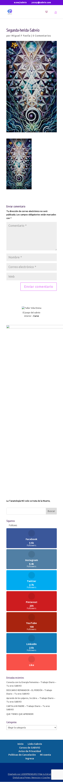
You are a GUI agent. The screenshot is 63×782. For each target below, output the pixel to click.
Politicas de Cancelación (22, 754)
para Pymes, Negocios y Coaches (34, 777)
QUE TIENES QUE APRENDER (19, 714)
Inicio (20, 744)
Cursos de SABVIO (29, 747)
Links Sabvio (35, 744)
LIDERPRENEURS (29, 774)
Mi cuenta (45, 754)
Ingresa (29, 758)
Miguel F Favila (20, 35)
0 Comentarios (42, 35)
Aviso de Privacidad (29, 751)
